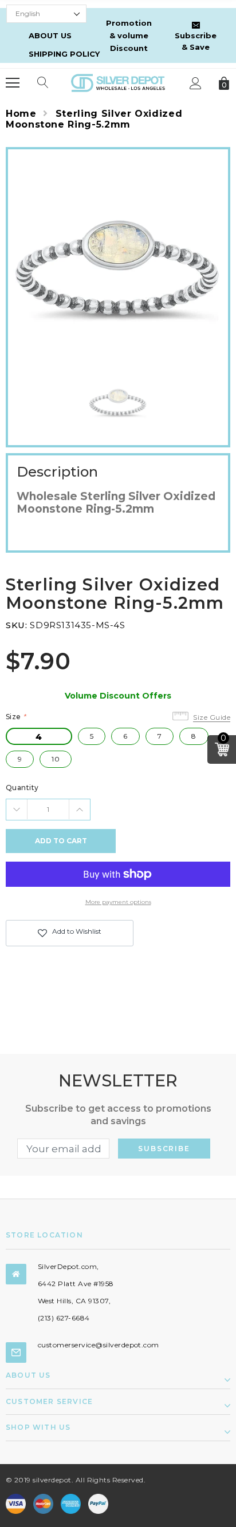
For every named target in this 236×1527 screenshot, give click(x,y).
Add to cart (61, 840)
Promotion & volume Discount (129, 35)
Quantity (22, 787)
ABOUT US (50, 35)
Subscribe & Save (196, 41)
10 (56, 759)
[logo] (118, 82)
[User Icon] (196, 83)
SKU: (16, 625)
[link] (118, 400)
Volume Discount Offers (118, 696)
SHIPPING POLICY (64, 53)
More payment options (118, 902)
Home (21, 113)
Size (16, 716)
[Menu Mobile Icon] (12, 83)
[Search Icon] (43, 83)
